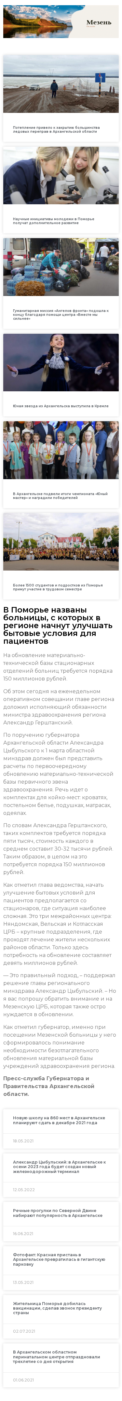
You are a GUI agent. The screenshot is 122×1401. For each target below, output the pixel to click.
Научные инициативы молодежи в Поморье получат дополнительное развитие (53, 221)
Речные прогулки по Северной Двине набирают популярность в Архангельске (57, 1213)
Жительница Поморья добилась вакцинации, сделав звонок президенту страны (57, 1308)
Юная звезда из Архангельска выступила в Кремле (61, 406)
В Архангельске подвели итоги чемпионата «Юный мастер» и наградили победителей (60, 496)
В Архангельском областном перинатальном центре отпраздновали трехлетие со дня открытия (56, 1357)
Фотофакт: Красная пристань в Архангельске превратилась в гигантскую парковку (59, 1259)
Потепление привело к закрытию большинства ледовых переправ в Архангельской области (56, 130)
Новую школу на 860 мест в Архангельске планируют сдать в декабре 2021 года (59, 1120)
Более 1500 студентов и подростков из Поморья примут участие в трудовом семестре (58, 587)
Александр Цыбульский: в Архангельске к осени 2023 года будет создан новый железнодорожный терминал (59, 1167)
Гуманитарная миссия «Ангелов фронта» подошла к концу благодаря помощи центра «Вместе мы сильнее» (61, 315)
